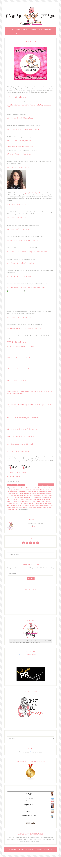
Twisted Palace (29, 146)
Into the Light (45, 497)
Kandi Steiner (21, 499)
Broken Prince (20, 146)
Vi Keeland (29, 794)
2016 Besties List (26, 489)
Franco (13, 218)
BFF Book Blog (30, 16)
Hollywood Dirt (28, 497)
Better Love (15, 229)
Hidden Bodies (19, 497)
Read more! (35, 527)
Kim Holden (29, 499)
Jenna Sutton (13, 499)
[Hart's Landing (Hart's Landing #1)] (52, 801)
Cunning (38, 493)
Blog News (41, 488)
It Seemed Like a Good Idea (29, 815)
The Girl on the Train (12, 507)
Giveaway (9, 489)
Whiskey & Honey (17, 240)
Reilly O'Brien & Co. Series (30, 503)
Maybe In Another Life (18, 105)
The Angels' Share (33, 505)
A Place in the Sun (17, 276)
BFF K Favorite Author (31, 488)
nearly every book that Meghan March (33, 193)
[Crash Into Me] (52, 813)
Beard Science (15, 154)
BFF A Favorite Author (19, 488)
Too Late (48, 507)
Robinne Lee (29, 811)
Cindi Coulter (27, 849)
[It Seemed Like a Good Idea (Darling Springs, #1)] (52, 818)
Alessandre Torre (22, 491)
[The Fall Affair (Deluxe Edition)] (52, 795)
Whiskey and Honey (17, 429)
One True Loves (32, 105)
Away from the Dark (42, 491)
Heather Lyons (11, 497)
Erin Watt (26, 495)
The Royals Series (41, 507)
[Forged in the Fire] (52, 807)
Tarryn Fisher (14, 505)
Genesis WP (39, 849)
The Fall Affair (28, 793)
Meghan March (29, 501)
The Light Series (23, 507)
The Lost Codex (16, 118)
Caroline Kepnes (22, 493)
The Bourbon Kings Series (46, 505)
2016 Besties (30, 41)
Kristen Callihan (37, 499)
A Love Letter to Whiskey (19, 129)
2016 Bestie (18, 489)
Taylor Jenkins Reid (23, 505)
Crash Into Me (29, 810)
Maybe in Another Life (18, 501)
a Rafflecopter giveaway (13, 476)
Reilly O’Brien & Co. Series (20, 328)
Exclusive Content (49, 488)
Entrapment (20, 495)
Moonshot (14, 288)
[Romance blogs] (30, 779)
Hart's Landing (29, 798)
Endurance (14, 204)
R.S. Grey (21, 503)
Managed (14, 317)
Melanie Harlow (29, 800)
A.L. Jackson (29, 805)
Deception (44, 493)
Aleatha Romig (13, 491)
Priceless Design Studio (47, 849)
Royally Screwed (17, 263)
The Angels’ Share (17, 444)
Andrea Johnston (32, 491)
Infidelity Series (37, 497)
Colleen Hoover (31, 493)
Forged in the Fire (28, 804)
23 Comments (45, 485)
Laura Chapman (46, 499)
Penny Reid (15, 503)
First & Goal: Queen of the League (22, 252)
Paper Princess (11, 146)
